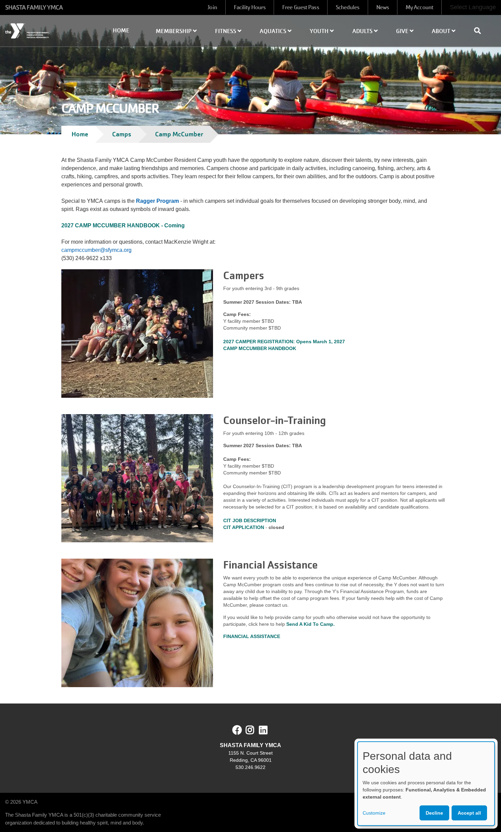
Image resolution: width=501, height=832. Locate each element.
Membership (174, 31)
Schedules (348, 7)
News (382, 7)
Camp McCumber (179, 134)
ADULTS (363, 31)
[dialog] (426, 783)
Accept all (469, 813)
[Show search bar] (480, 30)
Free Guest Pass (300, 7)
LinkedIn (268, 730)
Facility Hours (249, 7)
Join (212, 7)
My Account (419, 7)
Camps (121, 134)
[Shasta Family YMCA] (41, 31)
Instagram (254, 730)
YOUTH (320, 31)
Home (121, 30)
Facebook (237, 730)
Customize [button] (374, 813)
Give (403, 31)
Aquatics (274, 31)
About (442, 31)
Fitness (226, 31)
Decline (434, 813)
